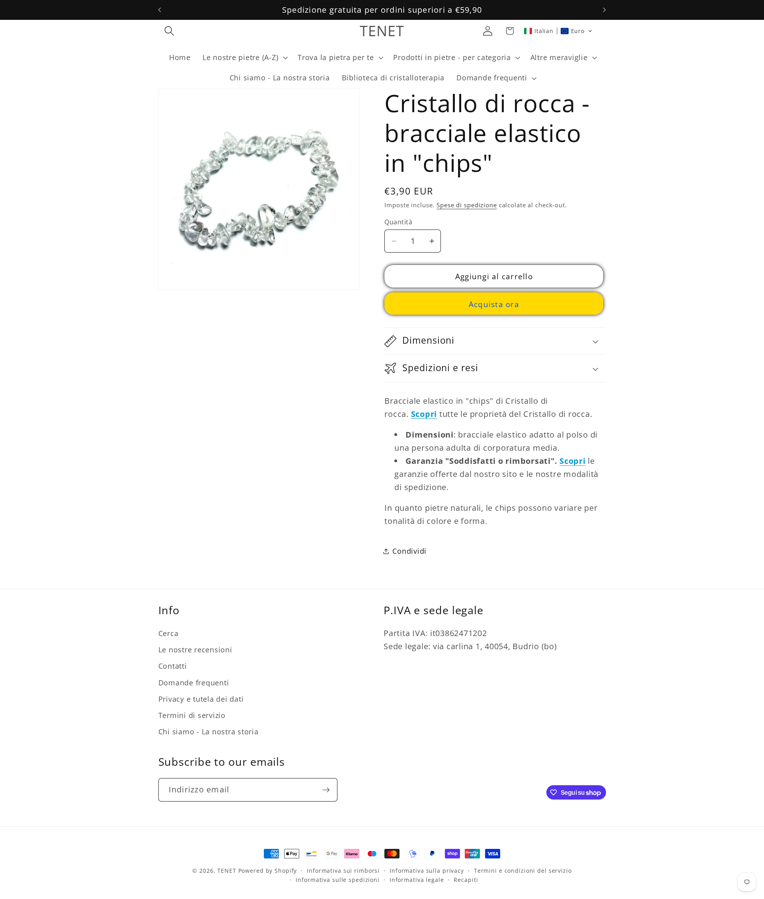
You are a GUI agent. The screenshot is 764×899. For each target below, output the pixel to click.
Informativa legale (417, 880)
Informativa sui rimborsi (343, 870)
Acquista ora (494, 304)
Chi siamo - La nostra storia (208, 731)
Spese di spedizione (467, 205)
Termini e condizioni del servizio (523, 870)
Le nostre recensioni (195, 649)
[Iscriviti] (326, 789)
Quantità (398, 222)
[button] (169, 31)
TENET (226, 870)
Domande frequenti (193, 682)
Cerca (168, 633)
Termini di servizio (192, 715)
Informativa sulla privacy (427, 870)
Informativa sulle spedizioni (338, 880)
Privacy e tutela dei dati (201, 699)
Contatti (172, 666)
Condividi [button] (409, 551)
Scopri (572, 460)
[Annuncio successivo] (604, 9)
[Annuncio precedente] (159, 9)
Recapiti (466, 880)
